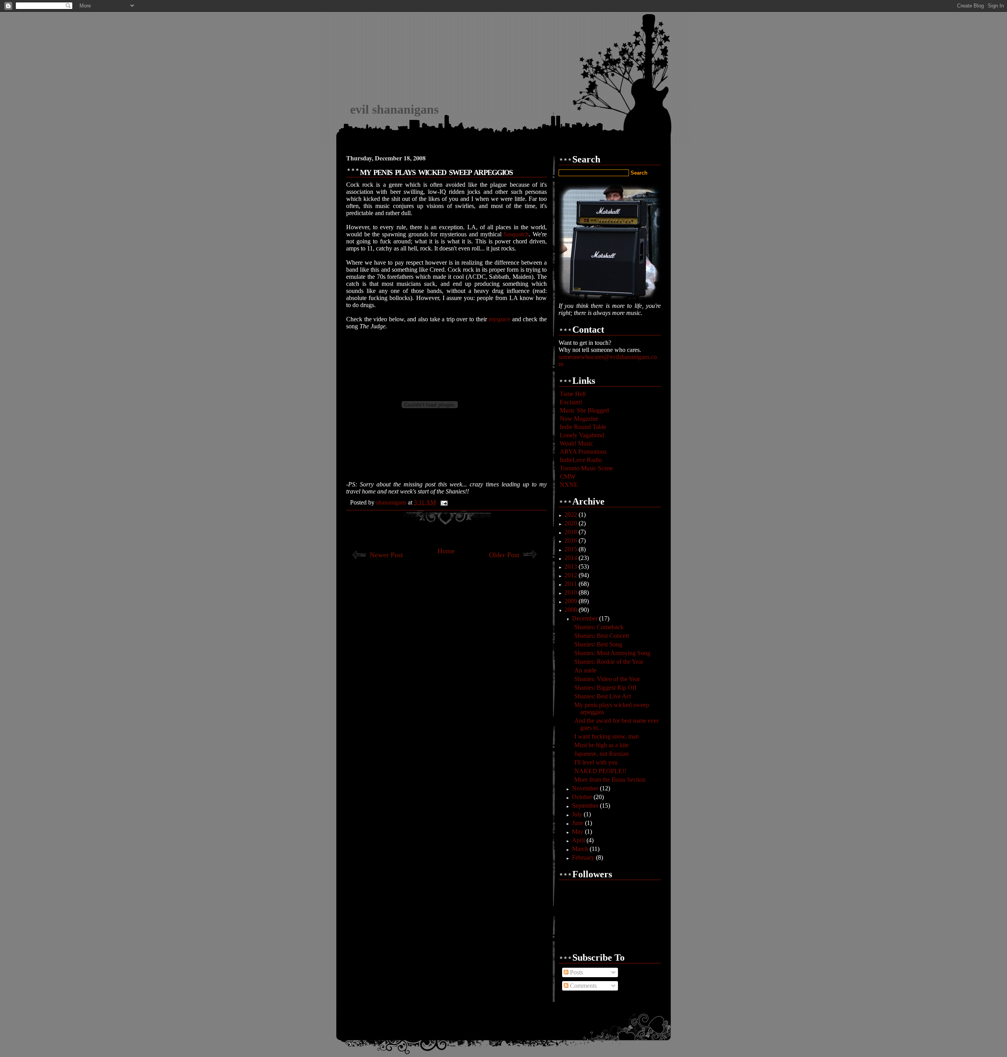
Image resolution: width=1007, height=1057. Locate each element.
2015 (571, 549)
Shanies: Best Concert (601, 635)
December (585, 618)
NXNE (569, 484)
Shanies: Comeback (598, 627)
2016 (571, 540)
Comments (582, 985)
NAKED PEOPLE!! (600, 771)
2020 (571, 523)
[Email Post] (443, 502)
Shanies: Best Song (598, 644)
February (584, 857)
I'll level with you (596, 762)
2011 (571, 583)
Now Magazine (579, 418)
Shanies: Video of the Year (607, 679)
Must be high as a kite (601, 745)
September (586, 805)
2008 (571, 609)
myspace (500, 319)
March (581, 848)
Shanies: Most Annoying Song (612, 653)
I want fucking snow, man (606, 736)
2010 (571, 592)
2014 (571, 557)
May (578, 831)
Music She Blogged (584, 410)
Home (446, 551)
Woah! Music (576, 443)
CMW (567, 476)
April (579, 840)
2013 (571, 566)
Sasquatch (516, 234)
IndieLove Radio (581, 460)
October (583, 797)
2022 (571, 514)
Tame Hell (573, 393)
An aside (585, 670)
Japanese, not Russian (601, 753)
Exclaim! (571, 402)
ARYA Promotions (583, 451)
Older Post (504, 555)
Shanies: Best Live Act (602, 696)
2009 (571, 601)
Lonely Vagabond (582, 435)
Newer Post (386, 555)
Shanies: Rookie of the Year (608, 661)
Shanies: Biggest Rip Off (605, 687)
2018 (571, 531)
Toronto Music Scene (586, 468)
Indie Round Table (583, 427)
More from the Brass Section (610, 779)
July (578, 814)
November (586, 788)
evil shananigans (394, 109)
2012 (571, 575)
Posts (575, 972)
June (578, 822)
